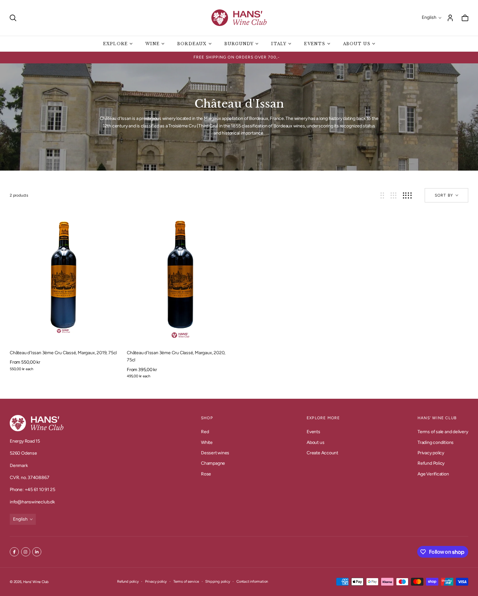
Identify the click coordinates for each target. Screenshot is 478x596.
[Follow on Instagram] (25, 551)
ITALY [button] (278, 43)
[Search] (13, 18)
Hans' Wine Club (36, 581)
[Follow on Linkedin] (36, 551)
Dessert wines (215, 453)
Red (205, 431)
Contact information (252, 581)
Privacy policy (431, 453)
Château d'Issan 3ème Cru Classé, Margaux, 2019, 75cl (63, 353)
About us (315, 442)
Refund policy (128, 581)
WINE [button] (152, 43)
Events (313, 431)
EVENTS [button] (314, 43)
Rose (206, 474)
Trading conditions (436, 442)
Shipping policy (217, 581)
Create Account (322, 453)
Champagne (213, 463)
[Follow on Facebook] (14, 551)
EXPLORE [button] (115, 43)
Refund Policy (431, 463)
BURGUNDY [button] (239, 43)
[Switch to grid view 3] (393, 195)
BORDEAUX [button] (192, 43)
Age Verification (433, 474)
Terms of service (186, 581)
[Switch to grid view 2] (382, 195)
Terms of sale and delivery (443, 431)
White (207, 442)
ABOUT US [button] (357, 43)
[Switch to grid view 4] (407, 195)
